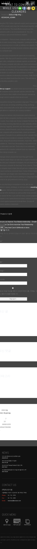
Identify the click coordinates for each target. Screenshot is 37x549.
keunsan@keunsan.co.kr (14, 500)
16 (10, 421)
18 (1, 424)
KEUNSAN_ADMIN (8, 17)
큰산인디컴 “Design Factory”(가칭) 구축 (12, 465)
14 (6, 421)
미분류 (9, 214)
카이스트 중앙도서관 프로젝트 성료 (11, 456)
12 (3, 421)
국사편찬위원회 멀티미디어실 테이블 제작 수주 (14, 470)
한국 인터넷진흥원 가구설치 (9, 460)
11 (1, 421)
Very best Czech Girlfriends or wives (17, 227)
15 (8, 421)
